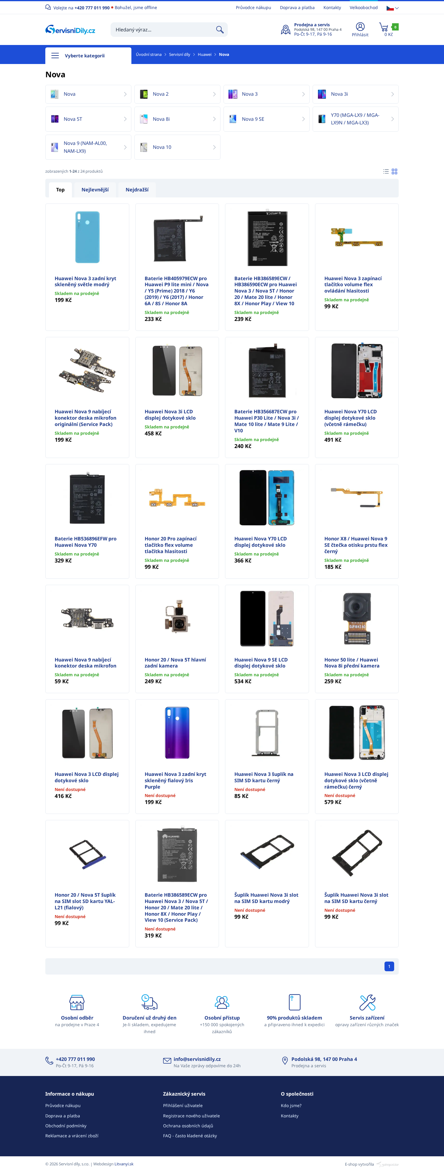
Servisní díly (179, 54)
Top (60, 189)
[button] (393, 8)
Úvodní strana (149, 54)
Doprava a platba (297, 7)
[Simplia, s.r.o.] (387, 1164)
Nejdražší (137, 189)
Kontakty (332, 7)
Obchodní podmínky (65, 1126)
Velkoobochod (364, 7)
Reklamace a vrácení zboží (71, 1135)
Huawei (204, 54)
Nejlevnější (95, 189)
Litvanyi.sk (124, 1164)
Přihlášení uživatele (183, 1105)
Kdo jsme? (291, 1105)
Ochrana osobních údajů (188, 1126)
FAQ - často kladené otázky (190, 1135)
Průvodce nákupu (253, 7)
